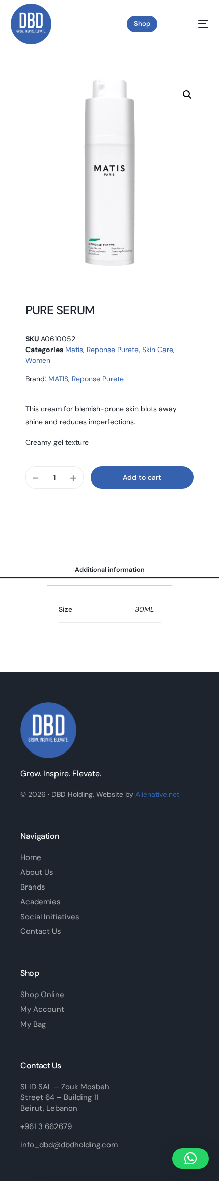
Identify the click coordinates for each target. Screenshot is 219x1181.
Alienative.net (157, 794)
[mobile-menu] (195, 24)
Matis (74, 349)
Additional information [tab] (110, 570)
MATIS (58, 378)
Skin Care (157, 349)
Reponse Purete (113, 349)
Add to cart (142, 477)
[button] (187, 95)
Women (37, 360)
